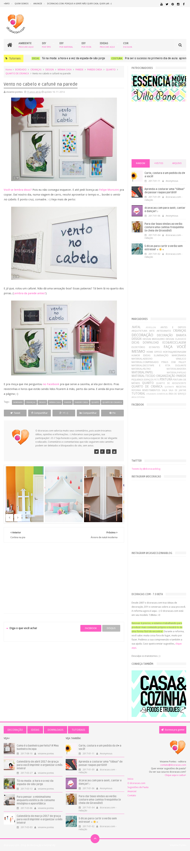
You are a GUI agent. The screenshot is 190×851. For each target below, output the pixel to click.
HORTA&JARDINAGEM (174, 351)
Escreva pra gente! (174, 729)
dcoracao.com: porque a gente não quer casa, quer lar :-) (79, 3)
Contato (131, 795)
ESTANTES (154, 347)
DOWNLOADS (55, 729)
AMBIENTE (26, 45)
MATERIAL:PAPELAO (176, 372)
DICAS (33, 58)
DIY (46, 45)
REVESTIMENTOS (151, 390)
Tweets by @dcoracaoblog (146, 468)
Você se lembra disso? (18, 189)
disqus (111, 628)
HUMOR (136, 355)
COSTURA (114, 58)
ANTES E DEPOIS (173, 327)
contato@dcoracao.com (173, 764)
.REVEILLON (150, 327)
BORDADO (21, 69)
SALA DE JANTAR (177, 390)
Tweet (17, 413)
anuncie (37, 3)
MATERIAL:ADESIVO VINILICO (159, 358)
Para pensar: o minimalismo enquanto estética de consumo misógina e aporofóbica (36, 800)
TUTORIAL (138, 393)
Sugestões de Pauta (137, 787)
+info (7, 3)
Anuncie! (131, 791)
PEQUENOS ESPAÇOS (143, 379)
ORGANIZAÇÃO (165, 376)
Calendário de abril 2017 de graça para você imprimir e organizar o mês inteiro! (39, 765)
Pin (114, 413)
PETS (156, 379)
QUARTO (111, 69)
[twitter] (167, 4)
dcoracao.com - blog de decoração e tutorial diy (29, 845)
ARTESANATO (164, 330)
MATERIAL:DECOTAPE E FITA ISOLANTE (159, 365)
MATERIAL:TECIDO (143, 376)
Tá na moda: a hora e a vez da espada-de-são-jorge (71, 58)
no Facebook (51, 384)
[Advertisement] (64, 573)
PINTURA (166, 379)
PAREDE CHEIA (94, 69)
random (140, 163)
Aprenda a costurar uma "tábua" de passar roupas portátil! (165, 191)
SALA (164, 390)
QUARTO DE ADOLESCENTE (171, 383)
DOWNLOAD (151, 342)
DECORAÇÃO (142, 335)
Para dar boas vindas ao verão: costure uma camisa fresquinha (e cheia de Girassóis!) (164, 227)
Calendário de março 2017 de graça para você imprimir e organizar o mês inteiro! (39, 819)
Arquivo (177, 163)
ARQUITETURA (139, 330)
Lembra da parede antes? (30, 293)
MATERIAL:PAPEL (142, 372)
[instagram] (178, 4)
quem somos (21, 3)
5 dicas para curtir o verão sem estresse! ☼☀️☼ (164, 247)
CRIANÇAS (36, 69)
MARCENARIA (179, 355)
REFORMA (136, 390)
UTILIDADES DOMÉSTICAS (157, 394)
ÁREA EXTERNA (138, 397)
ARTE (152, 330)
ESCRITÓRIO (138, 347)
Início (130, 778)
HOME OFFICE (154, 351)
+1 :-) (65, 413)
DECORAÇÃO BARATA (171, 335)
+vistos (158, 163)
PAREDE (79, 69)
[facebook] (183, 4)
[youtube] (161, 4)
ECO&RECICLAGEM (174, 342)
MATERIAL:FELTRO (141, 368)
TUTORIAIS (78, 729)
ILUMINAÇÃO (161, 355)
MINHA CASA (65, 69)
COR (127, 45)
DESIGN (49, 69)
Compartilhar (41, 413)
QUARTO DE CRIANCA (17, 73)
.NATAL (136, 327)
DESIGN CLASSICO (176, 339)
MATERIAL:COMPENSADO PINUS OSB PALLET (159, 362)
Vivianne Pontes (178, 845)
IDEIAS (107, 45)
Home (9, 69)
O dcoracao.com (136, 783)
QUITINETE (169, 387)
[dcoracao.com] (96, 451)
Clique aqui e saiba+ (175, 775)
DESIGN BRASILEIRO (154, 339)
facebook (91, 628)
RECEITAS (181, 386)
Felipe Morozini (109, 189)
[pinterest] (172, 4)
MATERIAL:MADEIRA (176, 369)
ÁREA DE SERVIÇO (177, 394)
